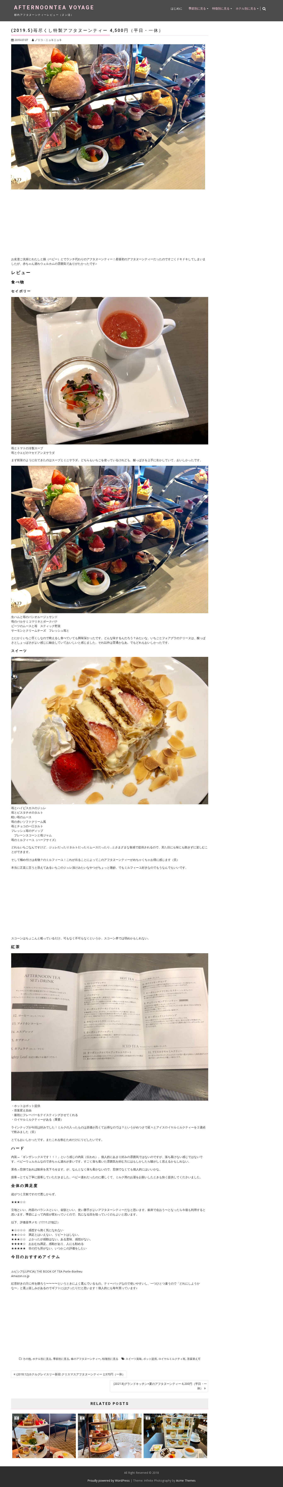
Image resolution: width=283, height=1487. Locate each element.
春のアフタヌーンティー (85, 1359)
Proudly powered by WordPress (108, 1480)
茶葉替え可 (194, 1359)
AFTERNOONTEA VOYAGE (54, 8)
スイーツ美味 (134, 1359)
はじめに (176, 8)
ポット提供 (150, 1359)
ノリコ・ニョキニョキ (48, 40)
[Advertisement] (109, 224)
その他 (27, 1359)
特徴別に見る (221, 8)
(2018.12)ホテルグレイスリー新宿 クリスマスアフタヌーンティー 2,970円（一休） (70, 1374)
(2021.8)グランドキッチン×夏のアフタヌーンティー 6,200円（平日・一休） (160, 1386)
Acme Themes (186, 1480)
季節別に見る (197, 8)
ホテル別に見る (246, 8)
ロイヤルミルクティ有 (171, 1359)
